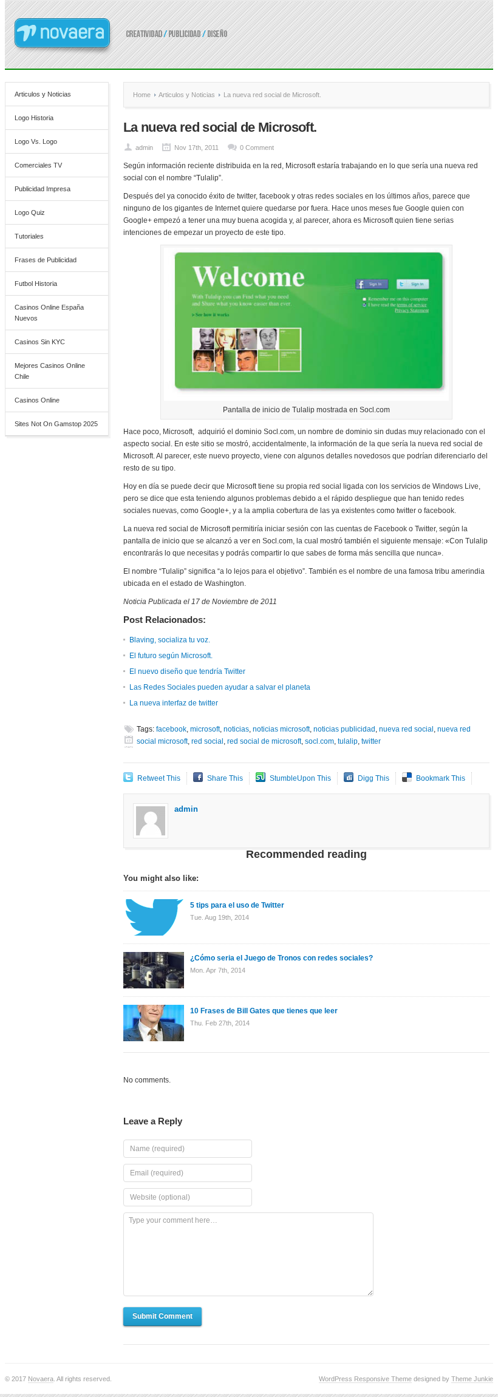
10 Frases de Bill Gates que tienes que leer (264, 1011)
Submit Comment (162, 1316)
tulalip (348, 741)
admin (144, 147)
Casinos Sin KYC (40, 341)
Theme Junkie (472, 1378)
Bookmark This (440, 778)
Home (142, 94)
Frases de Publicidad (46, 259)
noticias (236, 729)
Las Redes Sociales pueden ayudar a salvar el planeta (219, 687)
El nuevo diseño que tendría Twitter (187, 671)
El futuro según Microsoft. (171, 655)
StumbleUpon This (300, 778)
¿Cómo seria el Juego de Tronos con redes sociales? (281, 958)
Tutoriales (29, 236)
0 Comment (257, 147)
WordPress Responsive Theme (365, 1378)
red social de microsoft (264, 741)
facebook (171, 729)
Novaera (40, 1378)
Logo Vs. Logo (36, 141)
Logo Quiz (30, 212)
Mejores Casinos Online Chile (50, 371)
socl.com (319, 741)
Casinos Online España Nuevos (49, 313)
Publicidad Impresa (42, 188)
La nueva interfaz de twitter (173, 703)
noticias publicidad (344, 729)
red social (207, 741)
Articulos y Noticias (43, 94)
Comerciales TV (38, 165)
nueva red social (406, 729)
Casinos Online (37, 400)
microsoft (205, 729)
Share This (225, 778)
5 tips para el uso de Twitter (237, 905)
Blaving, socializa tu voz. (169, 640)
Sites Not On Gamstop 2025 (56, 423)
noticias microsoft (281, 729)
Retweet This (158, 778)
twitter (371, 741)
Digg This (373, 778)
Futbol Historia (36, 283)
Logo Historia (34, 117)
